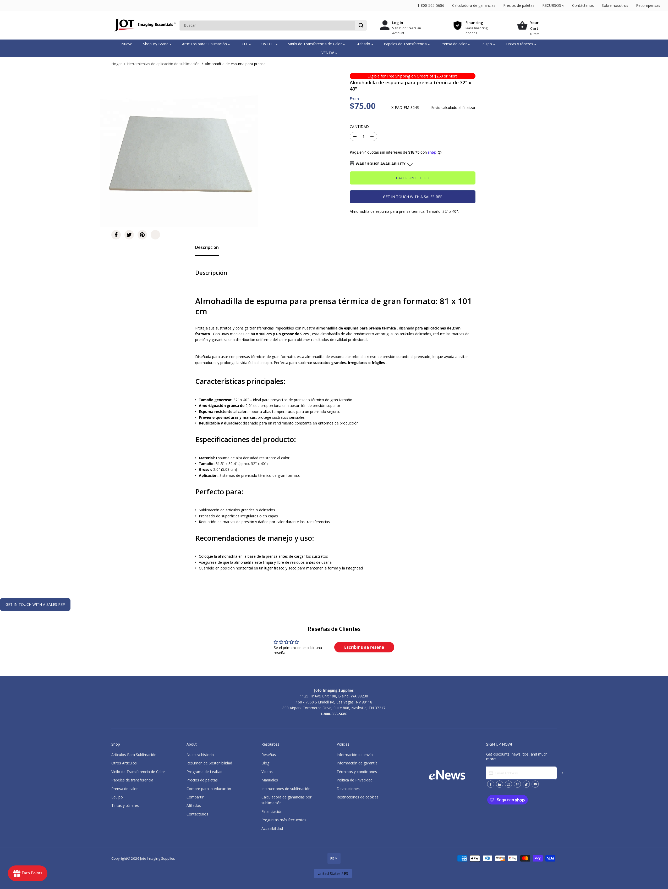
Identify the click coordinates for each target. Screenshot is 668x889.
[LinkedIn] (499, 784)
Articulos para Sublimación (205, 43)
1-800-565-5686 (430, 5)
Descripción (207, 247)
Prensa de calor (454, 43)
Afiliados (194, 805)
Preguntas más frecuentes (283, 819)
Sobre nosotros (615, 5)
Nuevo (127, 43)
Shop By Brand (156, 43)
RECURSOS (552, 5)
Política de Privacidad (355, 780)
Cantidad (359, 126)
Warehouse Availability (381, 163)
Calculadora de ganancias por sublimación (286, 800)
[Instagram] (508, 784)
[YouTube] (535, 784)
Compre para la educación (209, 788)
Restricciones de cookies (358, 797)
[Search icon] (361, 25)
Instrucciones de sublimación (285, 788)
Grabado (363, 43)
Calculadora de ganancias (473, 5)
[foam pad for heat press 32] (179, 148)
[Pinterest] (142, 234)
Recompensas (648, 5)
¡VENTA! (328, 52)
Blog (265, 763)
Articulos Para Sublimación (133, 754)
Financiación (271, 811)
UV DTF (268, 43)
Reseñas (268, 754)
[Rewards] (27, 873)
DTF (244, 43)
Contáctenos (583, 5)
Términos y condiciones (357, 771)
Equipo (486, 43)
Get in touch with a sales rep (412, 196)
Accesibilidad (272, 828)
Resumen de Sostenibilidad (209, 763)
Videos (267, 771)
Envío (435, 107)
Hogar (116, 63)
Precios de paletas (518, 5)
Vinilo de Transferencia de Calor (315, 43)
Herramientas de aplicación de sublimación (163, 63)
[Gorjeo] (129, 234)
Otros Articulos (124, 763)
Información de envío (355, 754)
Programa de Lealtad (204, 771)
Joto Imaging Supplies (157, 858)
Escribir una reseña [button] (364, 647)
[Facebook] (116, 235)
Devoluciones (348, 788)
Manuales (269, 780)
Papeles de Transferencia (406, 43)
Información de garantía (357, 763)
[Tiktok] (526, 784)
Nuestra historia (200, 754)
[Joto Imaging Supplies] (144, 25)
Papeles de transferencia (132, 780)
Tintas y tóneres (520, 43)
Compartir (195, 797)
